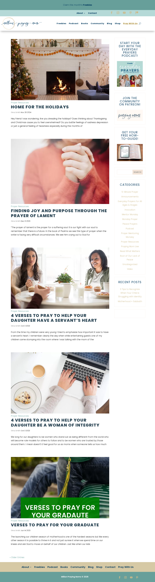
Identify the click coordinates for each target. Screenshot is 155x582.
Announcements (130, 196)
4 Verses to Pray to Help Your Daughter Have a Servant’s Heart (54, 318)
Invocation (130, 209)
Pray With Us (130, 23)
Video (130, 269)
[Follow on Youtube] (124, 12)
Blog (109, 23)
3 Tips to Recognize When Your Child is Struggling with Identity (130, 293)
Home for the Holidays (40, 107)
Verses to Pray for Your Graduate (55, 525)
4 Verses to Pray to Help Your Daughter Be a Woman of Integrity (55, 422)
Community (97, 23)
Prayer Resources (20, 102)
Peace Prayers (130, 223)
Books (84, 23)
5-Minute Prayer (130, 191)
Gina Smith (15, 112)
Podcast (73, 23)
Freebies (61, 23)
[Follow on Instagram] (118, 12)
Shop (117, 23)
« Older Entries (17, 557)
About (80, 13)
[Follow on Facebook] (111, 12)
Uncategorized (130, 264)
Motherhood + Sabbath (130, 301)
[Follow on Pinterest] (130, 12)
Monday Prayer (130, 219)
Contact (92, 13)
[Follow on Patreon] (137, 12)
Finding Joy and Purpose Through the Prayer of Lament (59, 213)
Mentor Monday (130, 214)
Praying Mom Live (130, 246)
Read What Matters (130, 251)
